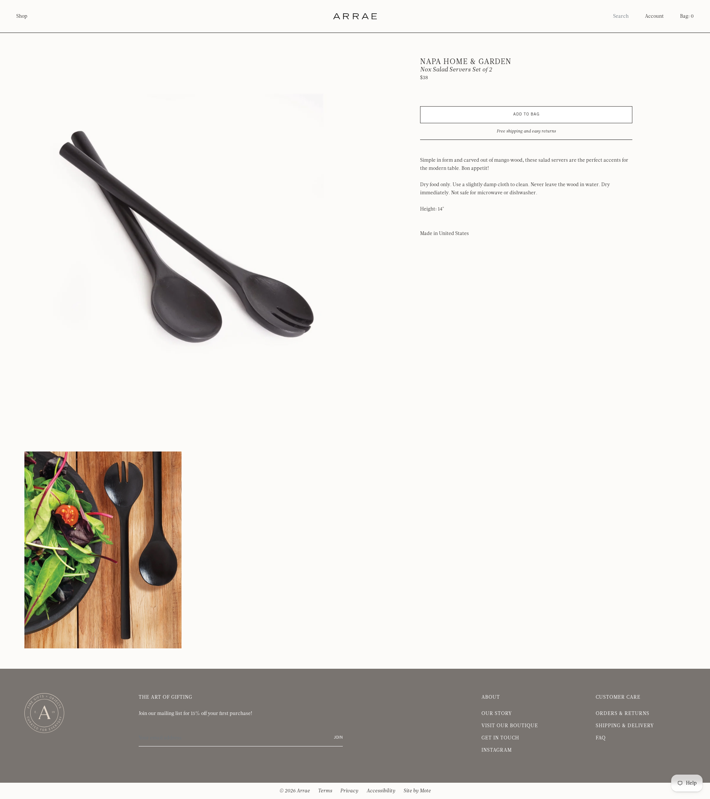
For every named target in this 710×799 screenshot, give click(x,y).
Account (654, 16)
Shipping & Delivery (625, 726)
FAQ (601, 738)
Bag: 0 (687, 16)
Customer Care (618, 697)
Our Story (496, 713)
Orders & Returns (622, 713)
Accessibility (380, 791)
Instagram (496, 750)
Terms (325, 791)
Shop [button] (21, 16)
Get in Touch (500, 738)
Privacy (349, 791)
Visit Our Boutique (509, 726)
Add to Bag (526, 115)
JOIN (338, 738)
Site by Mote (417, 791)
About (490, 697)
